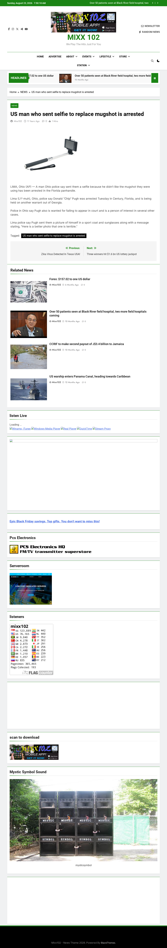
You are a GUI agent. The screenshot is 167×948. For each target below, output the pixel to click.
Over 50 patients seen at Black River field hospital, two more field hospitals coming (99, 75)
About (70, 56)
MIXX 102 (83, 37)
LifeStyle (105, 56)
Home (40, 56)
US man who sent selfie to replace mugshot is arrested (54, 235)
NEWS (14, 105)
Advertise (55, 56)
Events (86, 56)
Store (123, 56)
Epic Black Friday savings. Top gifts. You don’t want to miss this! (55, 521)
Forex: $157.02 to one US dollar (70, 279)
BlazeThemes (108, 942)
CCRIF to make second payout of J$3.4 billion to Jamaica (117, 3)
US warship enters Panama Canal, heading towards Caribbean (89, 376)
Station (82, 65)
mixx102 (18, 121)
